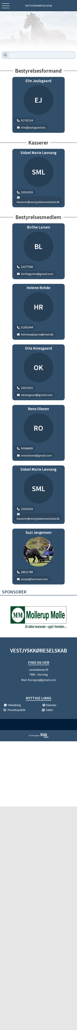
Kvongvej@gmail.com (42, 680)
